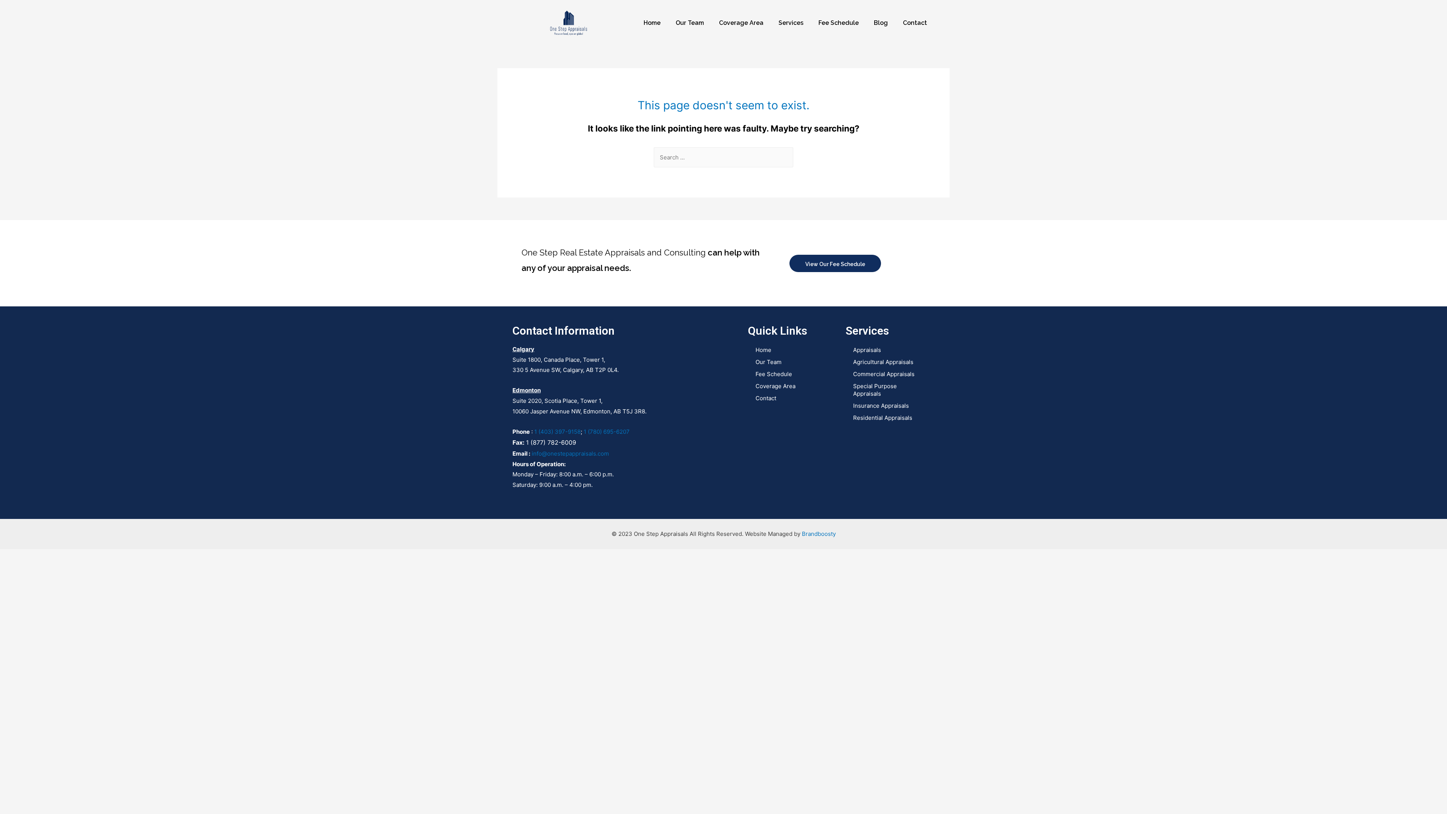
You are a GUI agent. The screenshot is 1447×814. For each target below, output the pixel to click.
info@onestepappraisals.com (570, 453)
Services (791, 22)
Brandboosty (819, 533)
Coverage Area (741, 22)
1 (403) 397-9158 (557, 431)
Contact (915, 22)
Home (652, 22)
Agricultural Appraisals (883, 362)
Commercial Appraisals (884, 374)
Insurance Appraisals (881, 405)
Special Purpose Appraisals (875, 390)
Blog (881, 22)
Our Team (690, 22)
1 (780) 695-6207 (607, 431)
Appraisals (867, 349)
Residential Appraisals (882, 417)
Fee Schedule (838, 22)
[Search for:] (723, 157)
